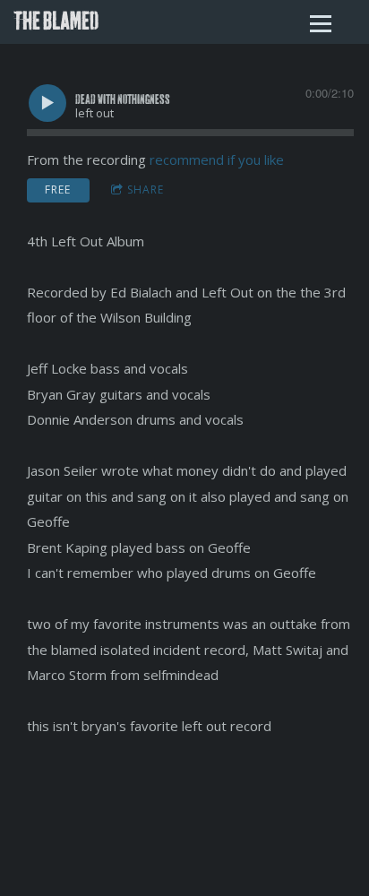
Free (58, 189)
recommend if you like (217, 159)
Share (145, 189)
